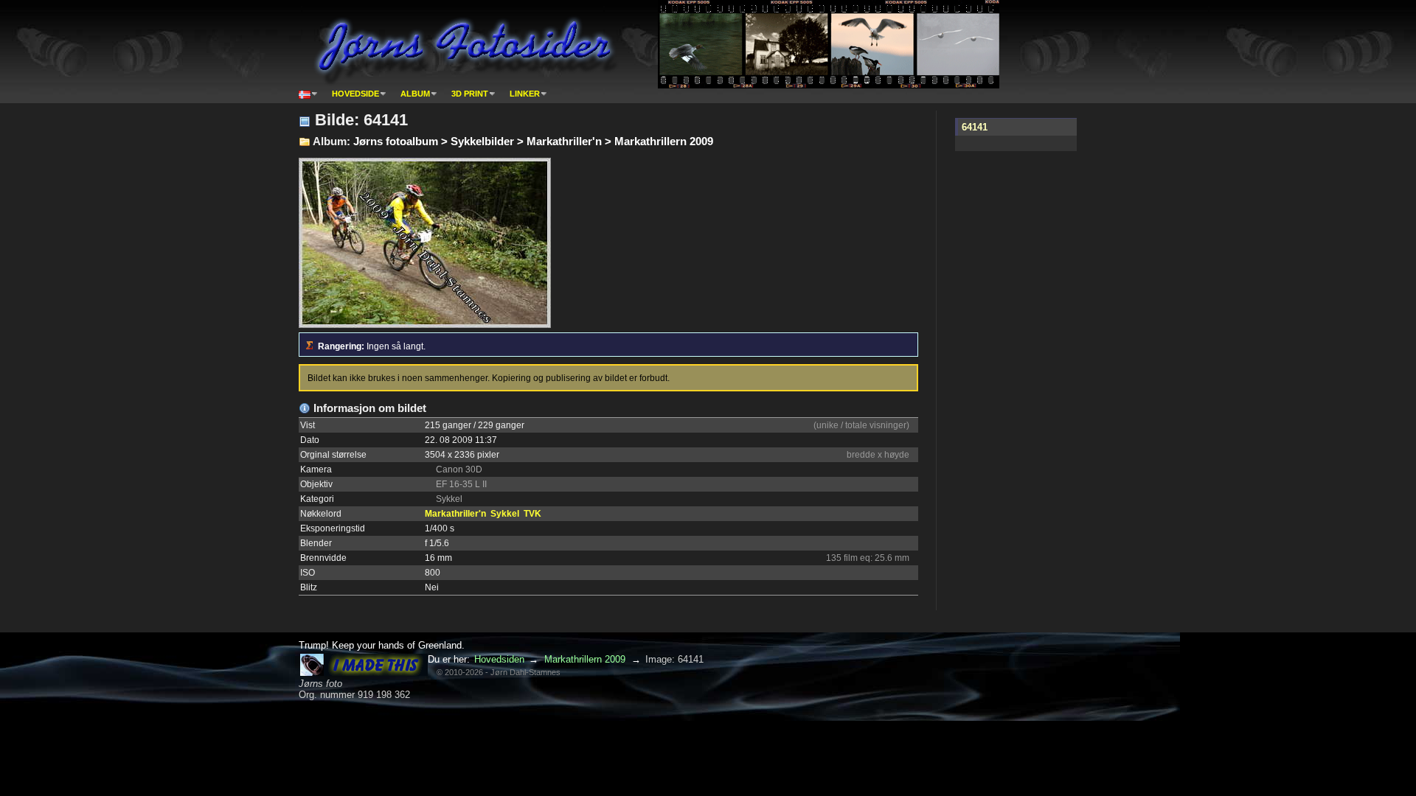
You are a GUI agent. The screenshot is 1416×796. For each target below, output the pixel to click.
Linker (525, 93)
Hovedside (355, 93)
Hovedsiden (499, 659)
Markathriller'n (455, 514)
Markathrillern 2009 (584, 659)
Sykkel (504, 514)
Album (415, 93)
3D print (469, 93)
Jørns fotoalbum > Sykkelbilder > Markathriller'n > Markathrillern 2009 (533, 141)
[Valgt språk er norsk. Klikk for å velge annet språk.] (308, 93)
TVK (532, 514)
